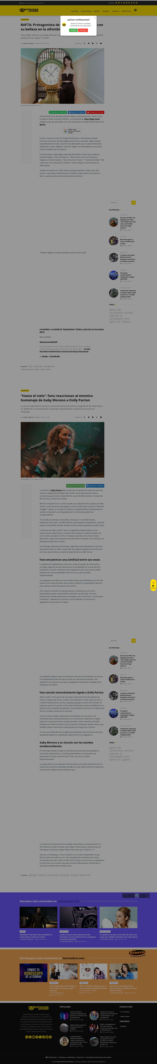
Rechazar (83, 30)
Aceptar (73, 30)
